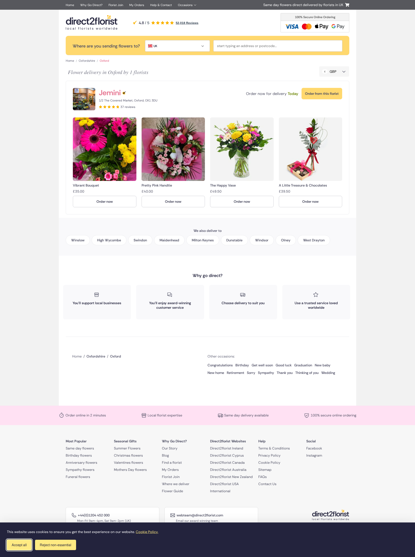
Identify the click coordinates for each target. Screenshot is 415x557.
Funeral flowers (78, 477)
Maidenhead (169, 240)
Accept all (19, 544)
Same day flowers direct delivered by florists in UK (304, 5)
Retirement (235, 372)
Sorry (251, 372)
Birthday (242, 365)
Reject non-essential (55, 544)
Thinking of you (307, 372)
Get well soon (262, 365)
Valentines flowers (128, 462)
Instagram (314, 455)
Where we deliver (175, 484)
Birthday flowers (79, 455)
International (220, 491)
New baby (322, 365)
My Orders (136, 5)
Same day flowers (80, 448)
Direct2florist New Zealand (231, 477)
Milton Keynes (203, 240)
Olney (285, 240)
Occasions (185, 5)
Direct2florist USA (224, 484)
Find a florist (172, 462)
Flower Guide (172, 491)
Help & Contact (161, 5)
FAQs (262, 477)
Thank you (285, 372)
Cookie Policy (269, 462)
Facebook (314, 448)
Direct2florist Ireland (226, 448)
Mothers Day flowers (130, 469)
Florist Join (116, 5)
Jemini (110, 93)
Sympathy (266, 372)
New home (216, 372)
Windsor (261, 240)
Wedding (328, 372)
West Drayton (314, 240)
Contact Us (267, 484)
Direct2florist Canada (227, 462)
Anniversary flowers (81, 462)
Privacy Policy (269, 455)
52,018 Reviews (187, 23)
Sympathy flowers (80, 469)
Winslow (78, 240)
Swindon (140, 240)
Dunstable (234, 240)
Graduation (303, 365)
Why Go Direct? (91, 5)
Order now (104, 201)
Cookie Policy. (147, 532)
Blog (165, 455)
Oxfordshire (87, 61)
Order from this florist (322, 93)
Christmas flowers (128, 455)
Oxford (104, 61)
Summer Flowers (127, 448)
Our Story (169, 448)
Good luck (284, 365)
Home (70, 5)
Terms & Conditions (274, 448)
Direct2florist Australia (228, 469)
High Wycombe (109, 240)
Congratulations (220, 365)
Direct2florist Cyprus (227, 455)
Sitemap (264, 469)
